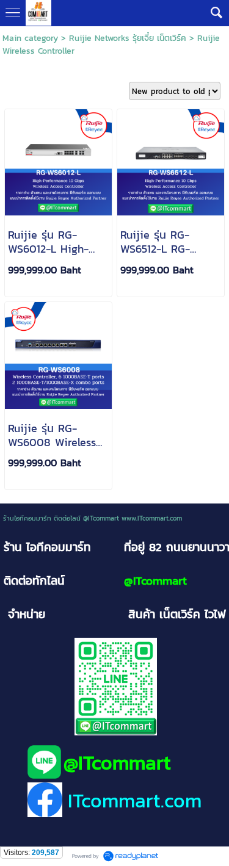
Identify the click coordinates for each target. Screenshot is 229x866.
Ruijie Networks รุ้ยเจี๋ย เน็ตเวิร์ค (127, 38)
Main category (30, 38)
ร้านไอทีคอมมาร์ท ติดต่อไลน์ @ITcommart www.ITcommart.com (92, 518)
